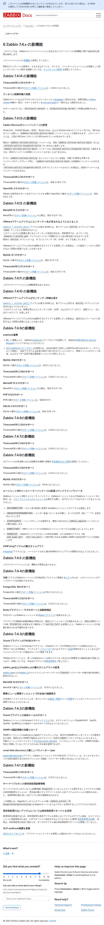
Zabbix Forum (87, 910)
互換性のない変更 (62, 461)
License (52, 921)
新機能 (27, 60)
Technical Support (63, 905)
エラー (69, 577)
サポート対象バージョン (35, 88)
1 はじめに (29, 25)
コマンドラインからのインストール (29, 499)
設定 (70, 649)
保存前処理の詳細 (86, 819)
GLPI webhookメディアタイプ (20, 348)
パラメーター (46, 649)
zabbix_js (24, 672)
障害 (70, 699)
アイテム (45, 720)
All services (60, 910)
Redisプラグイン (46, 615)
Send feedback (12, 908)
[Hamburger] (98, 15)
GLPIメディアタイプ (12, 833)
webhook (37, 340)
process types (50, 102)
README (50, 661)
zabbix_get (8, 672)
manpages (58, 99)
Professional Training (91, 905)
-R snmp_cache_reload (44, 741)
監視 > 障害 (55, 699)
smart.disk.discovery (13, 755)
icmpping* (8, 551)
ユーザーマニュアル (12, 25)
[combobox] (64, 15)
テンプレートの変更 (53, 69)
